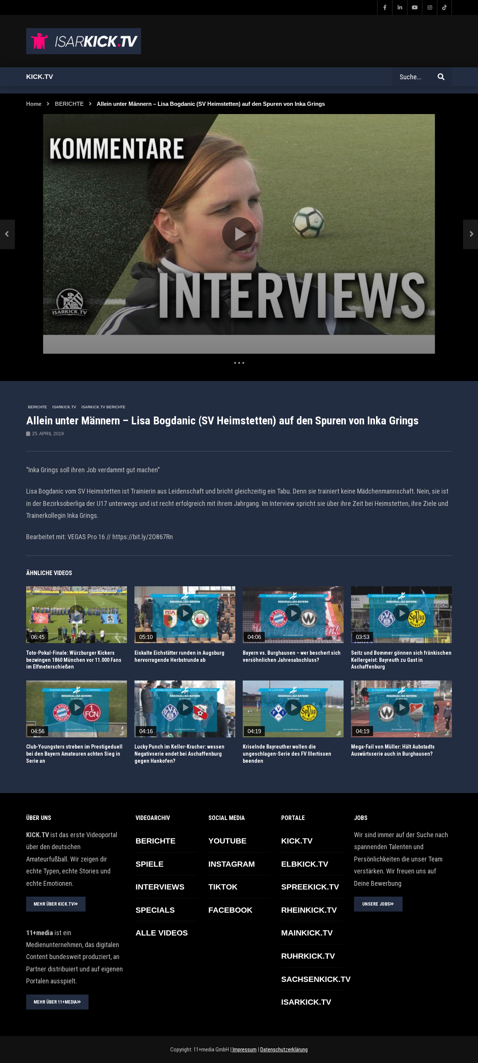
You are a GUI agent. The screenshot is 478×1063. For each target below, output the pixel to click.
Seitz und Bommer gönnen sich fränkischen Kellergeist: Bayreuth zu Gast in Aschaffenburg (401, 660)
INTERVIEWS (160, 886)
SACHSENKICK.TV (316, 979)
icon (76, 613)
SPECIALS (155, 910)
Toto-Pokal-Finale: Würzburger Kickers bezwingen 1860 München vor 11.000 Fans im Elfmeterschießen (73, 660)
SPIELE (150, 864)
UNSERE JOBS (376, 904)
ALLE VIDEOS (162, 932)
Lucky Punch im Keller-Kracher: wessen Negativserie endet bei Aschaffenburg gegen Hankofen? (179, 754)
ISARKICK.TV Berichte (103, 407)
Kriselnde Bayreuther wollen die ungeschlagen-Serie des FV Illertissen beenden (287, 754)
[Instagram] (429, 7)
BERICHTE (69, 104)
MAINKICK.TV (307, 932)
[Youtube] (414, 7)
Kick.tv (39, 76)
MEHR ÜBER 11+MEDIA (55, 1002)
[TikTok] (444, 7)
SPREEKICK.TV (310, 886)
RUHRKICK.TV (308, 956)
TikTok (223, 886)
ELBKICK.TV (304, 864)
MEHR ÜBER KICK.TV (54, 904)
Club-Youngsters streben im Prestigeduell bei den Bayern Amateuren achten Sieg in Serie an (74, 754)
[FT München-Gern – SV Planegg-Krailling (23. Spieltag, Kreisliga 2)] (7, 234)
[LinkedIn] (399, 7)
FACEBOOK (230, 910)
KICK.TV (297, 840)
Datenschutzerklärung (284, 1049)
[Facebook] (384, 7)
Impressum (244, 1049)
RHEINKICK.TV (309, 910)
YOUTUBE (227, 840)
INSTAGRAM (231, 864)
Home (33, 104)
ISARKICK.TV (64, 407)
